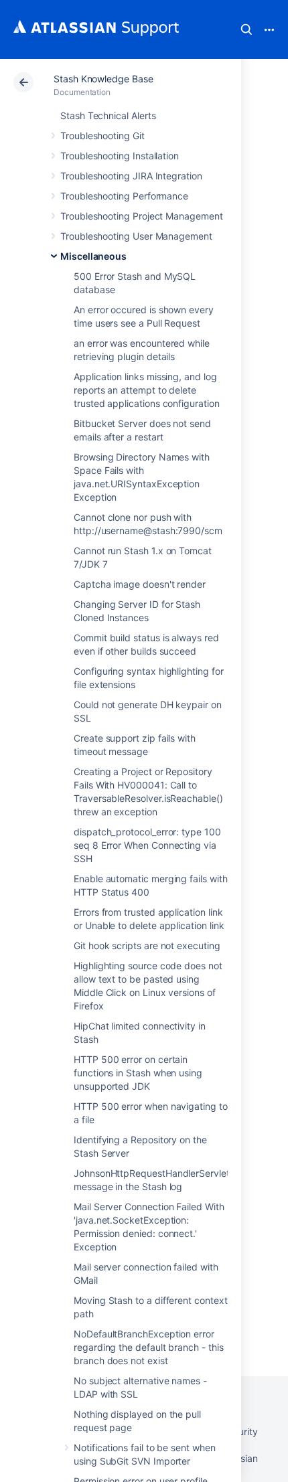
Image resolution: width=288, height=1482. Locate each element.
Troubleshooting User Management (136, 236)
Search (246, 29)
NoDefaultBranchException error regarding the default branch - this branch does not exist (149, 1347)
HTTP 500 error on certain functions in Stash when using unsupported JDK (138, 1073)
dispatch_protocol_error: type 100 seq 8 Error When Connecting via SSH (147, 845)
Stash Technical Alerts (107, 115)
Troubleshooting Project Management (141, 216)
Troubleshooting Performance (124, 195)
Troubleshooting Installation (119, 155)
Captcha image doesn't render (140, 584)
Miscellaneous (93, 256)
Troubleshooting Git (102, 135)
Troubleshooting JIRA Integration (131, 175)
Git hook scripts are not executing (147, 945)
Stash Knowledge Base (103, 78)
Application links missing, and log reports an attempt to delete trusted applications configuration (147, 390)
